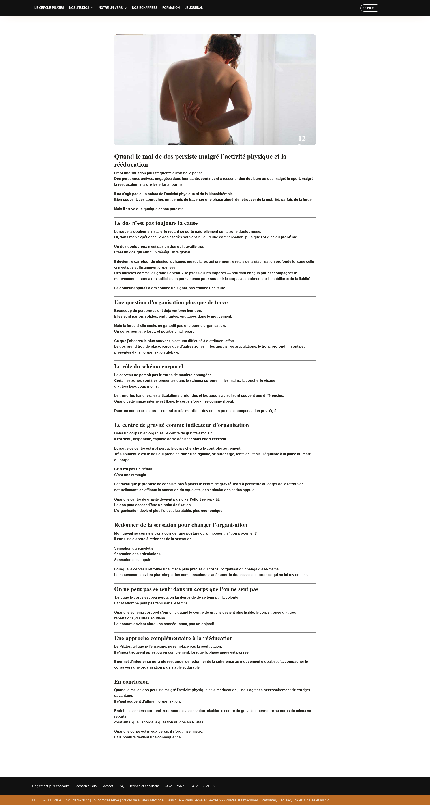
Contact (370, 8)
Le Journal (194, 7)
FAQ (121, 786)
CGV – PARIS (175, 786)
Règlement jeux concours (51, 786)
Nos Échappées (144, 7)
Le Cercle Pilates (49, 7)
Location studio (86, 786)
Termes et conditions (144, 786)
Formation (171, 7)
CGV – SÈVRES (202, 786)
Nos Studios (79, 7)
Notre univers (111, 7)
